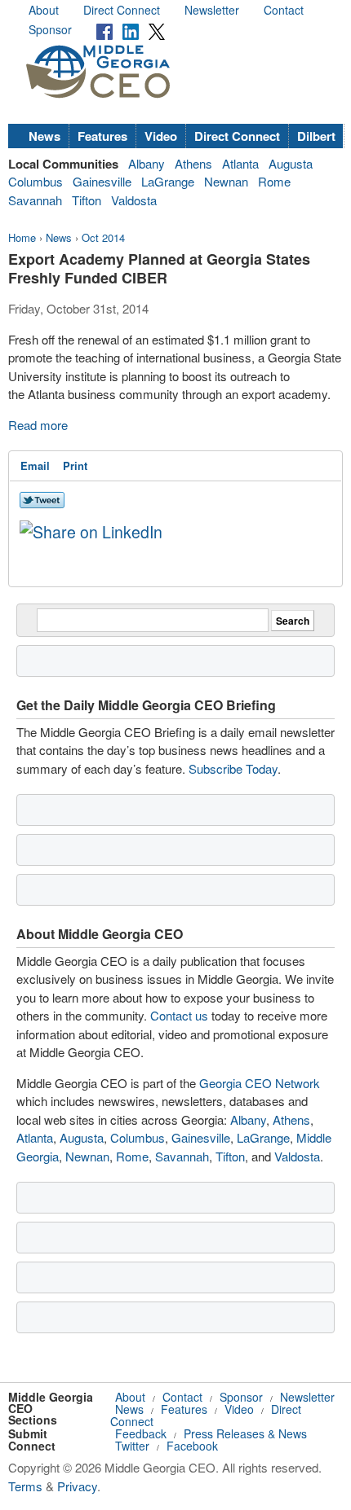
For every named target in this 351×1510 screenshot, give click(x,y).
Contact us (179, 1015)
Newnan (226, 181)
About (44, 10)
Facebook (192, 1446)
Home (22, 237)
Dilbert (316, 136)
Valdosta (134, 200)
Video (160, 136)
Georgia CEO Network (259, 1082)
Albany (146, 163)
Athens (193, 163)
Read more (38, 424)
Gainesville (102, 181)
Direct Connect (121, 10)
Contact (284, 10)
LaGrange (167, 181)
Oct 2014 (103, 237)
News (44, 136)
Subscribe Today (233, 768)
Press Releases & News (245, 1433)
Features (102, 136)
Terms (25, 1486)
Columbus (35, 181)
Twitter (132, 1446)
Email (35, 465)
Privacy (77, 1486)
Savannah (35, 200)
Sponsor (50, 29)
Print (75, 465)
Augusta (291, 163)
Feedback (141, 1433)
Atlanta (240, 163)
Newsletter (211, 10)
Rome (274, 181)
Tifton (86, 200)
